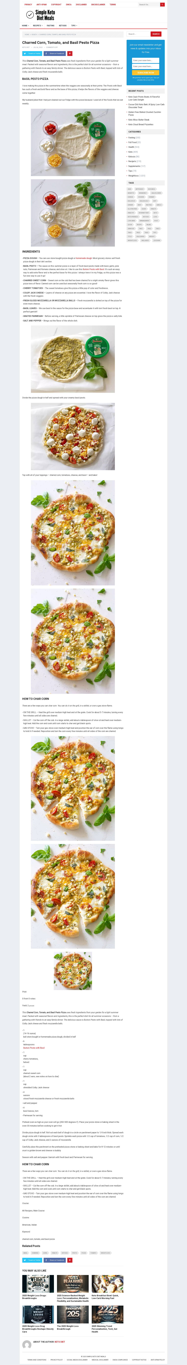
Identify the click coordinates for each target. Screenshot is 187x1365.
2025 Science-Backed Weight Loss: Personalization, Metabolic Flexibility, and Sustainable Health (73, 1298)
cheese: (130, 197)
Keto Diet (26, 47)
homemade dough (84, 258)
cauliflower (156, 193)
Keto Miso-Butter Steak (138, 120)
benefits (131, 193)
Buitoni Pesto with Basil (93, 269)
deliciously (144, 201)
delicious (131, 201)
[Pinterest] (69, 53)
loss (155, 217)
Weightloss (105, 1253)
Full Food (132, 142)
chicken (141, 197)
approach (139, 189)
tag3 (157, 228)
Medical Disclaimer (100, 1360)
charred (35, 1253)
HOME (24, 26)
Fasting (50, 26)
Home (27, 34)
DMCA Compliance (120, 1360)
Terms (113, 5)
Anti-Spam (42, 5)
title (130, 236)
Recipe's (132, 161)
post (156, 221)
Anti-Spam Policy (158, 1360)
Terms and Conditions (36, 1360)
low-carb (131, 221)
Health (34, 34)
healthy (131, 213)
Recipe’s (37, 26)
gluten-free (132, 209)
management (144, 221)
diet (154, 201)
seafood (131, 228)
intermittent (144, 213)
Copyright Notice (139, 1360)
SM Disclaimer (98, 5)
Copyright (56, 5)
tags (146, 232)
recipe (139, 225)
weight (152, 236)
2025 (129, 189)
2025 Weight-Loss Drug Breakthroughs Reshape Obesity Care (38, 1329)
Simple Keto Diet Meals (96, 1356)
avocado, (151, 189)
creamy (151, 197)
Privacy (28, 5)
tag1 (141, 228)
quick (130, 225)
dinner (130, 205)
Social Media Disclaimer (77, 1360)
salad (148, 225)
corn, (45, 1253)
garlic (159, 205)
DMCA (68, 5)
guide (144, 209)
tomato (93, 1253)
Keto (130, 152)
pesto (74, 1253)
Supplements (134, 166)
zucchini (157, 240)
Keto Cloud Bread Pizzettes (140, 124)
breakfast (143, 193)
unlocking (140, 236)
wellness (145, 240)
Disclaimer (81, 5)
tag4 (129, 232)
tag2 (149, 228)
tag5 (138, 232)
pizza (84, 1253)
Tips (73, 26)
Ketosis (63, 26)
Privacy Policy (57, 1360)
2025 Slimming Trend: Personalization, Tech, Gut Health (104, 1329)
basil (25, 1253)
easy (139, 205)
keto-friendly (133, 217)
